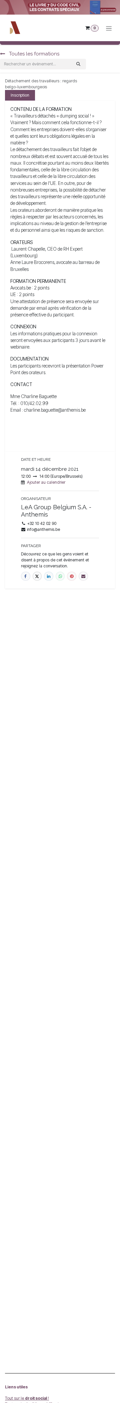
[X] (37, 576)
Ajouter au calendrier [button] (46, 482)
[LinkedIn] (48, 576)
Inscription (20, 95)
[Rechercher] (78, 64)
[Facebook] (25, 576)
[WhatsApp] (60, 576)
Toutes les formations (33, 54)
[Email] (83, 576)
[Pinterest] (71, 576)
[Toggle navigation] (109, 28)
